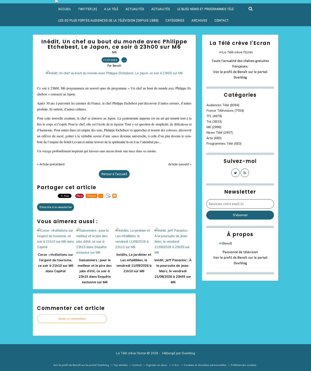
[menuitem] (64, 9)
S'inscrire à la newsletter (55, 207)
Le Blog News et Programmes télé (205, 9)
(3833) (214, 122)
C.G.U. (176, 365)
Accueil (64, 9)
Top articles (120, 365)
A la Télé (111, 9)
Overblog (188, 353)
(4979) (214, 116)
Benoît (242, 72)
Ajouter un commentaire (72, 318)
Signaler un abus (157, 365)
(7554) (225, 111)
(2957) (219, 133)
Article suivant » (179, 164)
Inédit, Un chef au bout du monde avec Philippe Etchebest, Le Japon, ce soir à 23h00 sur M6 (114, 44)
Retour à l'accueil (114, 174)
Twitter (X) (87, 9)
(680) (214, 138)
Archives (199, 20)
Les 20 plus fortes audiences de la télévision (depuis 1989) (108, 20)
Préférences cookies (243, 365)
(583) (224, 144)
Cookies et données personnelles (205, 365)
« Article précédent (51, 164)
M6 (114, 52)
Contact (221, 20)
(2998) (214, 127)
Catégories (174, 20)
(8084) (222, 105)
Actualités (134, 9)
